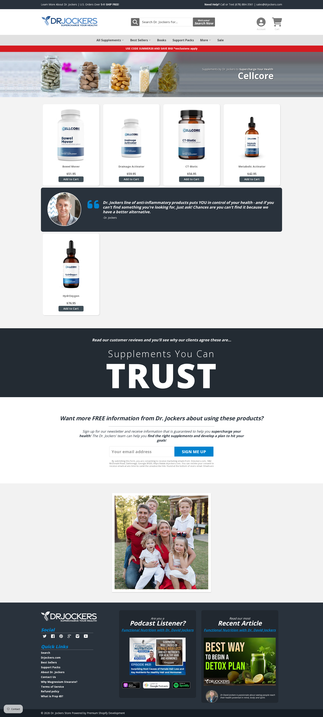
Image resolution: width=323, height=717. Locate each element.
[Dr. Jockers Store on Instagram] (77, 636)
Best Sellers (139, 40)
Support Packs (183, 40)
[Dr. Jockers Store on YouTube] (86, 636)
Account (261, 29)
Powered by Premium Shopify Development (98, 713)
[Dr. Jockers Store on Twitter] (45, 636)
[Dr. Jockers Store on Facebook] (53, 636)
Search (45, 652)
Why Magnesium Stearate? (59, 682)
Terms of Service (52, 686)
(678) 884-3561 (244, 4)
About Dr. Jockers (52, 672)
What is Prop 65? (52, 696)
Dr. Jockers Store (61, 713)
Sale (220, 40)
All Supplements (109, 40)
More (204, 40)
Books (161, 40)
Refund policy (50, 691)
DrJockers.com (51, 657)
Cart (277, 29)
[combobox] (161, 22)
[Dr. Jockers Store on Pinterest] (61, 636)
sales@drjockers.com (269, 4)
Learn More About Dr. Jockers (59, 4)
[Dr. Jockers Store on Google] (69, 636)
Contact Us (48, 677)
